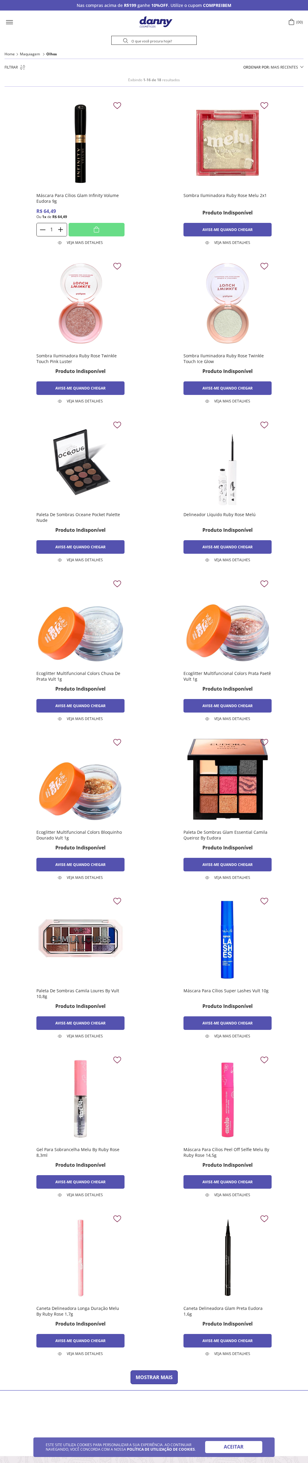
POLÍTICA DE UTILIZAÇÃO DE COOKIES (161, 1449)
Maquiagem (30, 54)
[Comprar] (97, 229)
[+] (60, 229)
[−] (43, 229)
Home (10, 54)
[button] (29, 22)
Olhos (51, 54)
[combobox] (154, 41)
